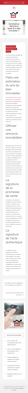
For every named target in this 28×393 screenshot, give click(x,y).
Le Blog (8, 51)
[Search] (23, 2)
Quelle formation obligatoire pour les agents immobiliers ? (14, 284)
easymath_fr (11, 46)
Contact (14, 390)
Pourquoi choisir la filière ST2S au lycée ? (14, 294)
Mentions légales (19, 388)
